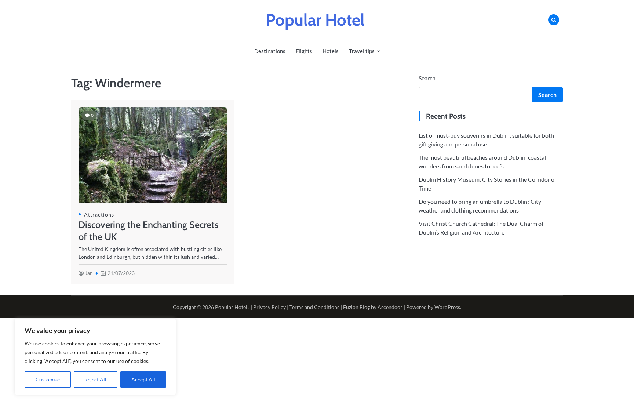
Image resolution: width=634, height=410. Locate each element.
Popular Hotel (315, 20)
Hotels (331, 51)
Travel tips (362, 51)
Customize (48, 379)
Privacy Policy (269, 307)
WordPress (447, 307)
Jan (89, 273)
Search (427, 78)
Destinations (269, 51)
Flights (304, 51)
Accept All (143, 379)
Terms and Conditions (314, 307)
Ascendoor (390, 307)
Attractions (99, 214)
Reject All (95, 379)
